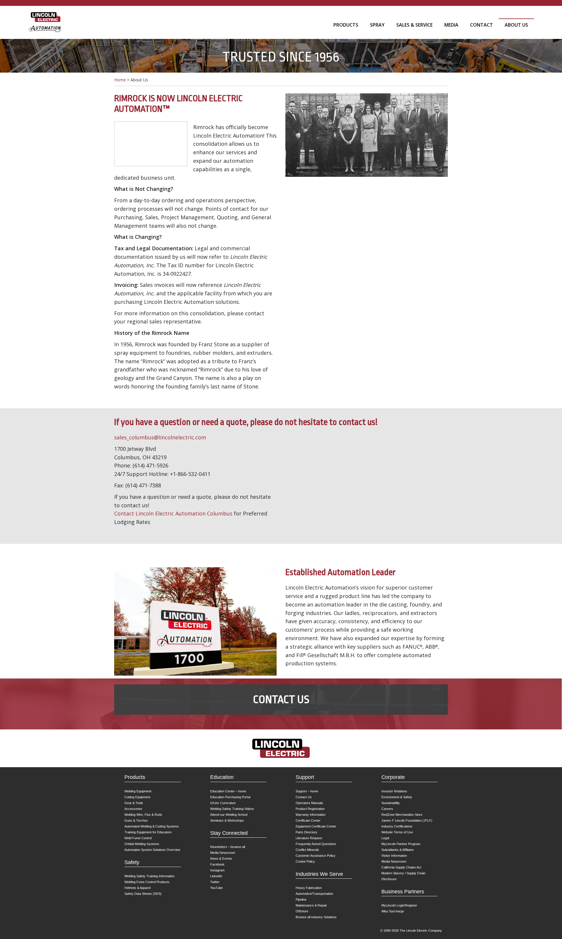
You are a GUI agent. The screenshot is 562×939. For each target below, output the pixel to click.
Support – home (307, 791)
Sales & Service (414, 25)
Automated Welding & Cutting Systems (151, 826)
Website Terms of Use (397, 832)
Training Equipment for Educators (148, 832)
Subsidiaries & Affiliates (397, 849)
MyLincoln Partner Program (400, 844)
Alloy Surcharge (392, 911)
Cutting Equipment (137, 797)
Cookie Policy (305, 861)
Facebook (217, 864)
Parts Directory (306, 832)
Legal (385, 838)
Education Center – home (228, 791)
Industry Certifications (396, 826)
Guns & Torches (136, 820)
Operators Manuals (309, 803)
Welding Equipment (137, 791)
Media (451, 25)
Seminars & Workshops (227, 820)
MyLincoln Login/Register (399, 905)
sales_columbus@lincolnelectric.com (160, 437)
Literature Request (309, 838)
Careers (387, 809)
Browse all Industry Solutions (316, 917)
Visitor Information (394, 855)
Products (345, 25)
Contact (481, 25)
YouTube (216, 888)
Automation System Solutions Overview (152, 849)
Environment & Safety (396, 797)
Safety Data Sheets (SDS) (143, 893)
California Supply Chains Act (401, 867)
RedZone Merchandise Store (401, 814)
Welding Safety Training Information (149, 876)
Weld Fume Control (138, 838)
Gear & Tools (133, 803)
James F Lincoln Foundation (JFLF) (406, 820)
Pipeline (301, 899)
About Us (516, 25)
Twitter (215, 882)
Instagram (217, 870)
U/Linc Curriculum (223, 803)
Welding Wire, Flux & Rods (143, 814)
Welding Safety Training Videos (232, 809)
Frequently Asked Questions (316, 844)
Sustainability (390, 803)
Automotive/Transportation (314, 893)
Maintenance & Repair (311, 905)
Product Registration (310, 809)
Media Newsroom (222, 852)
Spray (377, 25)
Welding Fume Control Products (146, 882)
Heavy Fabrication (309, 888)
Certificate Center (308, 820)
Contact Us (281, 699)
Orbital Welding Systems (141, 844)
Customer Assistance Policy (315, 855)
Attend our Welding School (228, 814)
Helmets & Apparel (137, 888)
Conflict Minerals (307, 849)
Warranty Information (310, 814)
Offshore (302, 911)
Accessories (133, 809)
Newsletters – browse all (227, 847)
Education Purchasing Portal (230, 797)
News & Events (221, 858)
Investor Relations (394, 791)
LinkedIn (216, 876)
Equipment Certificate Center (316, 826)
